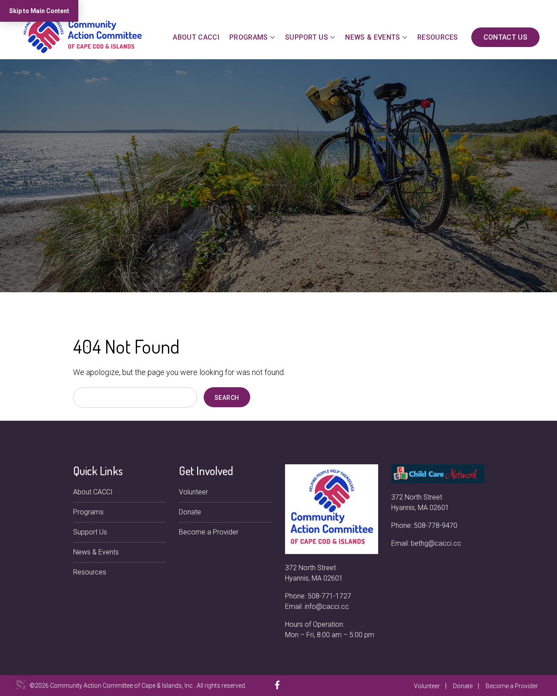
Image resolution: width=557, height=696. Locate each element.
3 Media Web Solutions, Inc (21, 684)
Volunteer (193, 492)
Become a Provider (208, 532)
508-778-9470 (435, 525)
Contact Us (505, 37)
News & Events (372, 37)
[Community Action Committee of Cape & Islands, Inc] (82, 33)
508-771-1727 (329, 596)
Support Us (306, 37)
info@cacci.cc (327, 606)
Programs (248, 37)
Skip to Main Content (39, 10)
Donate (190, 512)
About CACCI (196, 37)
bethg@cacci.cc (436, 543)
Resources (437, 37)
